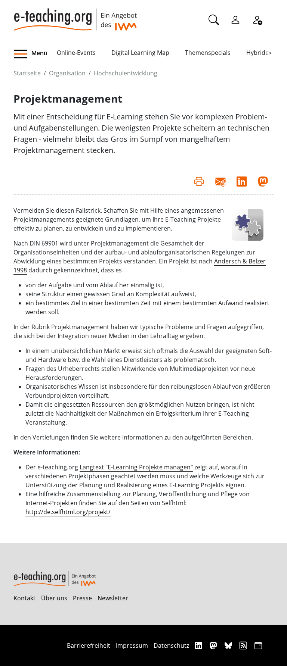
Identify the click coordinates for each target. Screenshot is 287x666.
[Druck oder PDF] (199, 181)
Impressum (132, 645)
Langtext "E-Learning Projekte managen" (136, 467)
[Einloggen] (235, 19)
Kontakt (24, 598)
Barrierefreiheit (88, 645)
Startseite (27, 73)
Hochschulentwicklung (125, 73)
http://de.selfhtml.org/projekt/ (68, 512)
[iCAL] (258, 645)
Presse (82, 598)
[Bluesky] (229, 645)
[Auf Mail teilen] (220, 181)
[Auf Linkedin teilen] (241, 181)
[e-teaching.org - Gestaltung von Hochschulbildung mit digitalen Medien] (75, 15)
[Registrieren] (257, 19)
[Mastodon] (214, 645)
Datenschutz (171, 645)
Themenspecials (208, 53)
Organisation (67, 73)
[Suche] (214, 19)
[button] (35, 54)
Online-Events (76, 53)
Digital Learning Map (140, 53)
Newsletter (113, 598)
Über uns (54, 598)
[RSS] (244, 645)
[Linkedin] (199, 645)
